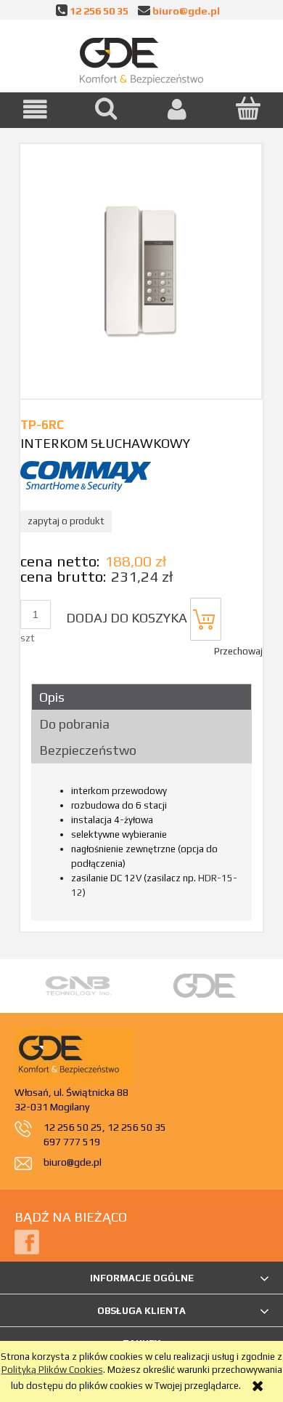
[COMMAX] (85, 475)
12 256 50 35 (99, 10)
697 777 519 (72, 1141)
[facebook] (27, 1241)
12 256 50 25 (73, 1127)
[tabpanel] (141, 847)
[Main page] (141, 58)
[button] (35, 109)
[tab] (141, 697)
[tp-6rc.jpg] (140, 270)
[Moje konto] (177, 109)
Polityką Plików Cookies (52, 1369)
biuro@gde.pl (186, 10)
